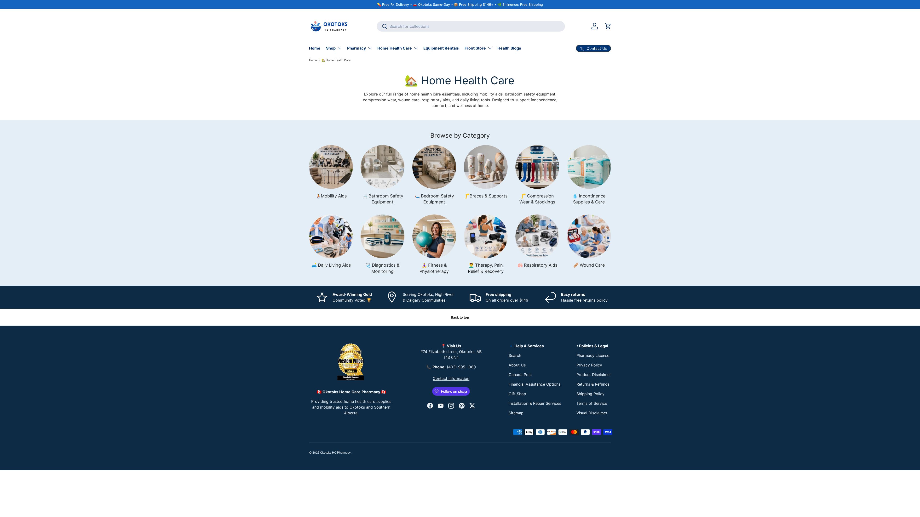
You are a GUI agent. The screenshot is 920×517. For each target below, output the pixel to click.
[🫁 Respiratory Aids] (537, 236)
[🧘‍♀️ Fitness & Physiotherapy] (434, 236)
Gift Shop (517, 393)
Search (515, 355)
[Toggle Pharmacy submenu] (370, 48)
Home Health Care (394, 48)
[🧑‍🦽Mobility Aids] (331, 167)
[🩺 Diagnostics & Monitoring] (382, 236)
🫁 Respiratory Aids (537, 265)
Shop (331, 48)
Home (314, 48)
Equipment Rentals (441, 48)
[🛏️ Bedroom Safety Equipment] (434, 167)
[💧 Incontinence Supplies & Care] (589, 167)
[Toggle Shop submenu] (339, 48)
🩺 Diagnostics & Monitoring (382, 268)
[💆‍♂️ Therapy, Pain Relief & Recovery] (486, 236)
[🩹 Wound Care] (589, 236)
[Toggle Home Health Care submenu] (416, 48)
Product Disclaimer (593, 374)
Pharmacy (356, 48)
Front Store (475, 48)
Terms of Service (591, 403)
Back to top (460, 317)
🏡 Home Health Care (336, 60)
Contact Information (451, 378)
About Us (517, 365)
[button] (608, 26)
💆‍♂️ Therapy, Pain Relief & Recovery (486, 268)
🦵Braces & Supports (485, 195)
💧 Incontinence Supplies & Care (588, 198)
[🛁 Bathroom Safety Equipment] (382, 167)
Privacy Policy (589, 365)
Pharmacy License (592, 355)
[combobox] (471, 26)
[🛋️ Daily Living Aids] (331, 236)
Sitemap (516, 412)
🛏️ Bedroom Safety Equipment (434, 198)
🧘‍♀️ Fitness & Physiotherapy (434, 268)
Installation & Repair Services (535, 403)
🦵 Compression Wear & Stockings (537, 198)
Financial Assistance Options (534, 384)
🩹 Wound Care (589, 265)
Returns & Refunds (593, 384)
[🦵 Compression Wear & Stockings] (537, 167)
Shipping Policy (590, 393)
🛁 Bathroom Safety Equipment (382, 198)
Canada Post (520, 374)
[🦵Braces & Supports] (486, 167)
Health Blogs (509, 48)
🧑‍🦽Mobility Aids (331, 195)
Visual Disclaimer (591, 412)
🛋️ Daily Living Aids (331, 265)
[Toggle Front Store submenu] (490, 48)
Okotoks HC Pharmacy (335, 452)
